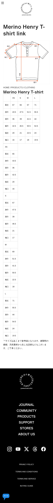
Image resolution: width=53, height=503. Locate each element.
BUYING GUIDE (26, 486)
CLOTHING (29, 87)
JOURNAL (26, 404)
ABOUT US (26, 434)
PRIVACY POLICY (26, 464)
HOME (6, 87)
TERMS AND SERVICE (26, 479)
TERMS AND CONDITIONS (26, 472)
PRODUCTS (17, 87)
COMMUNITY (27, 410)
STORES (26, 428)
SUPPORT (26, 422)
